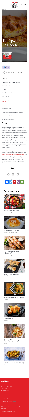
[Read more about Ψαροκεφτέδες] (14, 309)
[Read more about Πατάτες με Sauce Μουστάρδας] (14, 354)
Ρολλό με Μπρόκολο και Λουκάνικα (11, 275)
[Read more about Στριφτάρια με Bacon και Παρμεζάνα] (14, 243)
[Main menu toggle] (25, 4)
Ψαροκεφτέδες (8, 318)
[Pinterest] (14, 182)
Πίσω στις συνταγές (14, 72)
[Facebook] (7, 182)
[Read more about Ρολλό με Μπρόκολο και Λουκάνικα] (14, 265)
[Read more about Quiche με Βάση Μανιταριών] (14, 331)
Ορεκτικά (4, 9)
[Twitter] (10, 182)
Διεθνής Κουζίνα (7, 341)
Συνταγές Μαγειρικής (13, 212)
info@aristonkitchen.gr (6, 390)
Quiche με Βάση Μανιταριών (12, 340)
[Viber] (18, 182)
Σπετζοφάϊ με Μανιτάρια (11, 210)
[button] (21, 4)
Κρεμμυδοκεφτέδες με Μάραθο (14, 297)
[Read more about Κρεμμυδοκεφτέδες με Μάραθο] (14, 288)
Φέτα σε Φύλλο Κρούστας (12, 230)
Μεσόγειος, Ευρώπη (16, 341)
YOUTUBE (14, 401)
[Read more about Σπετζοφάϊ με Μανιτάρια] (14, 201)
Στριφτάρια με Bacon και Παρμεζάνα (11, 252)
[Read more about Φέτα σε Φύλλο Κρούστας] (14, 222)
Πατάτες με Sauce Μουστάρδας (14, 363)
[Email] (22, 182)
